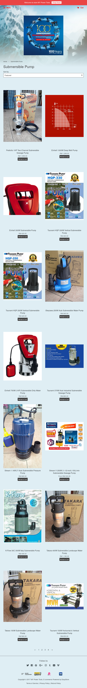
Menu (8, 7)
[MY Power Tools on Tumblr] (50, 665)
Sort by (6, 71)
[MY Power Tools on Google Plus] (41, 665)
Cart (82, 7)
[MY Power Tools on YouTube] (54, 665)
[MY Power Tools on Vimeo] (58, 665)
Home (5, 61)
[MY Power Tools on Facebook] (32, 665)
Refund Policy (56, 683)
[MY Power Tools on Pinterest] (36, 665)
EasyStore (65, 679)
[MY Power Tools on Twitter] (28, 665)
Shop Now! (56, 3)
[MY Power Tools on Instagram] (46, 665)
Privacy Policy (45, 683)
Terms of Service (32, 683)
